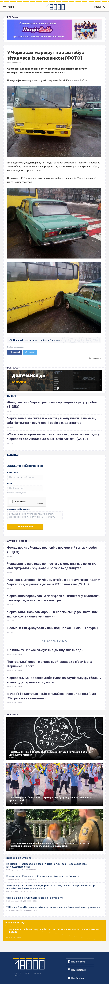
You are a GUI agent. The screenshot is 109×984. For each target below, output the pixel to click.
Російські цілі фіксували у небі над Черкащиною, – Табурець (53, 628)
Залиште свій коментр (18, 509)
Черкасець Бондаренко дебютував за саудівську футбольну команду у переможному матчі (54, 680)
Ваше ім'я (12, 473)
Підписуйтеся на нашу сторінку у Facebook (36, 340)
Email (9, 483)
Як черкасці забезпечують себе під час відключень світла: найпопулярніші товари (54, 930)
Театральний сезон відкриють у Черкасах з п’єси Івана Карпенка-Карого (49, 664)
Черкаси (97, 358)
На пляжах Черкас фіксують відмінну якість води (45, 650)
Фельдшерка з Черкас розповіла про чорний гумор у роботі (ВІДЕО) (52, 550)
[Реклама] (54, 30)
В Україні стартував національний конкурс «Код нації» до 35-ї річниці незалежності (51, 696)
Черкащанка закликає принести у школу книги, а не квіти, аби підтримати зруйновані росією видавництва (51, 566)
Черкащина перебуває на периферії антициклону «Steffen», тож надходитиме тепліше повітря (53, 598)
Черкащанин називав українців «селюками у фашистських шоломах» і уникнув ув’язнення (52, 614)
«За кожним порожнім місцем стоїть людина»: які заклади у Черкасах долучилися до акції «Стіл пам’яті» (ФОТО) (53, 582)
